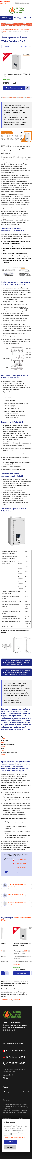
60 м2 (3, 761)
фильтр (7, 46)
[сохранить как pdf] (28, 46)
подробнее (8, 987)
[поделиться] (20, 46)
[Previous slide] (4, 974)
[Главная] (16, 13)
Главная (3, 29)
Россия (3, 769)
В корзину (15, 996)
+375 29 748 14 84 (18, 1023)
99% (2, 765)
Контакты (6, 1151)
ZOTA (3, 754)
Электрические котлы (13, 29)
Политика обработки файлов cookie (14, 1137)
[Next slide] (27, 974)
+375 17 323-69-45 (20, 890)
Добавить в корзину (15, 87)
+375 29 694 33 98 (20, 886)
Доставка (20, 1157)
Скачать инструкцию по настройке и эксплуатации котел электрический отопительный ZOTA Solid (17, 670)
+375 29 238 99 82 (20, 883)
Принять (10, 1141)
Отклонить (10, 1147)
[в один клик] (26, 87)
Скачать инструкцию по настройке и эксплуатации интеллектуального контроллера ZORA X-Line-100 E (17, 682)
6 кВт (2, 757)
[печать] (24, 46)
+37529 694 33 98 (6, 1023)
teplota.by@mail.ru (8, 1098)
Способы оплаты (20, 1152)
